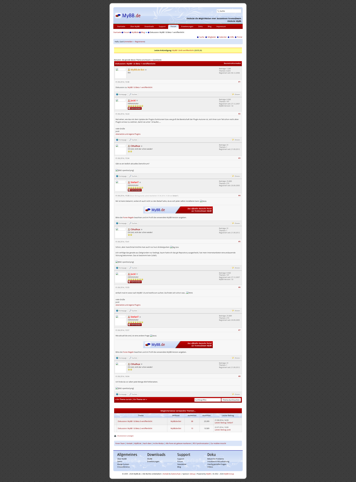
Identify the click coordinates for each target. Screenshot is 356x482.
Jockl (229, 430)
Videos (210, 467)
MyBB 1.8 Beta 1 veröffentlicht (140, 87)
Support (162, 26)
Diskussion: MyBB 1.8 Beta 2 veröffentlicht (135, 428)
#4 (239, 195)
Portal (239, 37)
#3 (239, 158)
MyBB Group (229, 474)
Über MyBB (134, 26)
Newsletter (181, 464)
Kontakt (129, 443)
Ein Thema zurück (124, 399)
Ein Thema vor (139, 399)
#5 (239, 241)
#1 (239, 82)
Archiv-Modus (158, 443)
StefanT (175, 196)
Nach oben (147, 443)
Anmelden (129, 41)
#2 (239, 114)
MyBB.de (135, 32)
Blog (209, 26)
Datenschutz (176, 474)
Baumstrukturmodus (232, 63)
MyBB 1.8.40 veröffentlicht (183, 50)
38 (192, 421)
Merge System (123, 464)
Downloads (149, 26)
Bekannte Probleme (215, 459)
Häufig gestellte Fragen (216, 464)
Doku (200, 26)
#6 (239, 287)
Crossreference (123, 467)
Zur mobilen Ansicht (218, 443)
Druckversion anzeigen (125, 436)
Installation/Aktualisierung (218, 461)
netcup (192, 474)
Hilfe (232, 37)
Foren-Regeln (128, 217)
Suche (201, 37)
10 (192, 428)
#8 (239, 376)
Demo (119, 461)
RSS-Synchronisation (201, 443)
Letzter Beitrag (220, 423)
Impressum (221, 26)
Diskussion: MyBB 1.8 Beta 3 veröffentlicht (135, 421)
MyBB (149, 459)
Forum (173, 26)
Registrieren (139, 41)
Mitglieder (212, 37)
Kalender (223, 37)
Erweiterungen (187, 26)
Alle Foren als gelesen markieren (178, 443)
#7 (239, 330)
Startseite (121, 26)
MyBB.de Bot (176, 421)
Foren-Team (120, 443)
